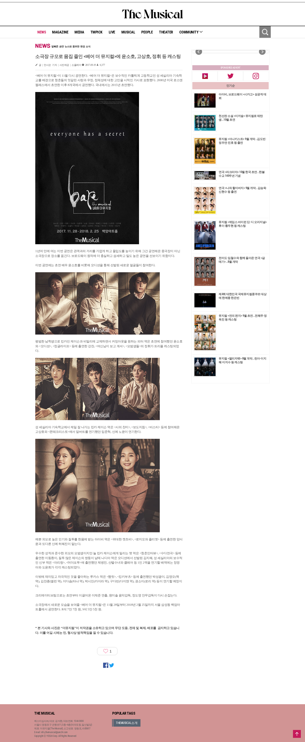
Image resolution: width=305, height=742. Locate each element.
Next (262, 51)
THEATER (166, 32)
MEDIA (79, 32)
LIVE (112, 32)
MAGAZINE (60, 32)
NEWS (41, 32)
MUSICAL (128, 32)
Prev (198, 51)
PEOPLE (147, 32)
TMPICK (96, 32)
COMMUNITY (189, 32)
